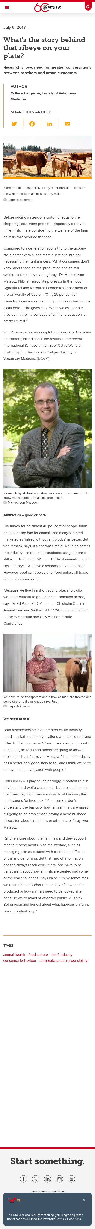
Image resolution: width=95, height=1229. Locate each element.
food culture (38, 954)
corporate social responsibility (64, 960)
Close (84, 1203)
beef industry (62, 954)
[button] (17, 123)
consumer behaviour (19, 960)
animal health (14, 954)
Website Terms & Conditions (63, 1219)
